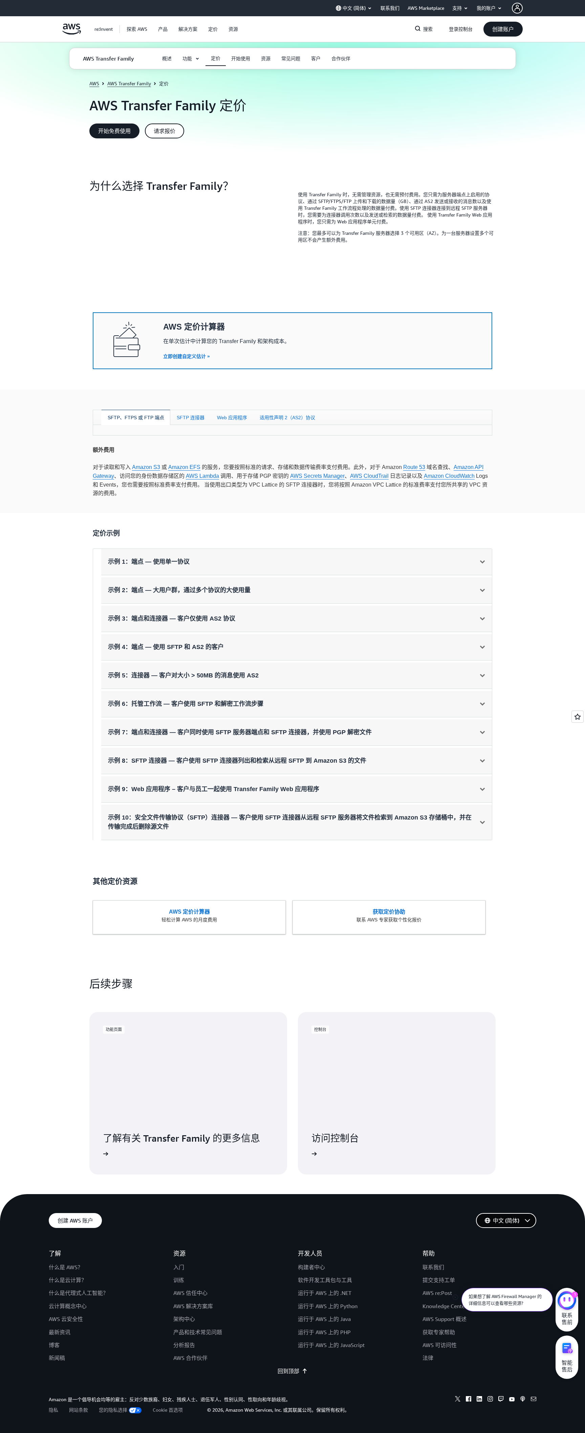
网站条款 (78, 1410)
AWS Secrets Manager (317, 476)
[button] (137, 29)
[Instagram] (490, 1400)
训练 (178, 1280)
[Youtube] (512, 1400)
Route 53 (414, 467)
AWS (94, 83)
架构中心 (184, 1319)
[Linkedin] (479, 1400)
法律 (427, 1357)
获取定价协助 (389, 912)
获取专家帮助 (438, 1332)
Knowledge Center (444, 1306)
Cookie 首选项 (168, 1410)
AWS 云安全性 (66, 1319)
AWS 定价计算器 (189, 912)
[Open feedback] (577, 717)
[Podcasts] (522, 1400)
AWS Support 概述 (444, 1319)
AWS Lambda (202, 476)
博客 (54, 1345)
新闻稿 (57, 1357)
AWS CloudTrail (369, 476)
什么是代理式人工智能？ (78, 1293)
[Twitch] (501, 1400)
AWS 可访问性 (439, 1345)
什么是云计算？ (68, 1280)
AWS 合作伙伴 (190, 1357)
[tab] (135, 417)
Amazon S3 (146, 467)
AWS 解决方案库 (193, 1306)
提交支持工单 (438, 1280)
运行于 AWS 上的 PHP (324, 1332)
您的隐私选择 (113, 1410)
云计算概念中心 (68, 1306)
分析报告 (184, 1345)
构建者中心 (311, 1267)
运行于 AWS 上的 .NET (324, 1293)
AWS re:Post (437, 1293)
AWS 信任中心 (190, 1293)
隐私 (53, 1410)
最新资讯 (59, 1332)
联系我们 (433, 1267)
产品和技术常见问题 (197, 1332)
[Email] (533, 1400)
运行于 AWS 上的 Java (324, 1319)
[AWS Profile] (517, 8)
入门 (178, 1267)
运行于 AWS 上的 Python (328, 1306)
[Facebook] (468, 1400)
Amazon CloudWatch (449, 476)
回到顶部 (288, 1371)
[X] (457, 1400)
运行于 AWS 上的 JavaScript (331, 1345)
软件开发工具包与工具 (325, 1280)
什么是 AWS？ (66, 1267)
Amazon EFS (184, 467)
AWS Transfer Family (129, 83)
